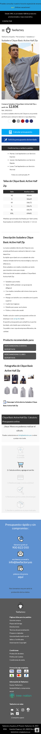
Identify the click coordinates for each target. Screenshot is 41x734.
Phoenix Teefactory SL (26, 726)
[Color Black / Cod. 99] (14, 121)
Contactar (7, 21)
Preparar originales (16, 633)
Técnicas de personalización (19, 630)
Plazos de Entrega (16, 623)
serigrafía (16, 319)
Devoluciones (14, 627)
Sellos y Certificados (17, 639)
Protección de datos (17, 654)
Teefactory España (8, 726)
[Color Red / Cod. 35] (22, 121)
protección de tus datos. (20, 592)
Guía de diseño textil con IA (19, 636)
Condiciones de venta (17, 660)
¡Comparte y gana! (17, 718)
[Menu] (3, 29)
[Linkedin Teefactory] (12, 713)
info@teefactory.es (25, 435)
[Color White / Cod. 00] (9, 121)
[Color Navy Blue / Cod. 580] (31, 121)
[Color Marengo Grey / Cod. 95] (18, 121)
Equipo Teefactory (16, 685)
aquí (12, 7)
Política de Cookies (16, 657)
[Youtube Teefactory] (12, 710)
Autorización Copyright (18, 643)
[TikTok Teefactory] (17, 713)
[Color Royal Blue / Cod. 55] (27, 121)
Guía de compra (15, 620)
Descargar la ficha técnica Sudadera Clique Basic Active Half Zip (20, 404)
